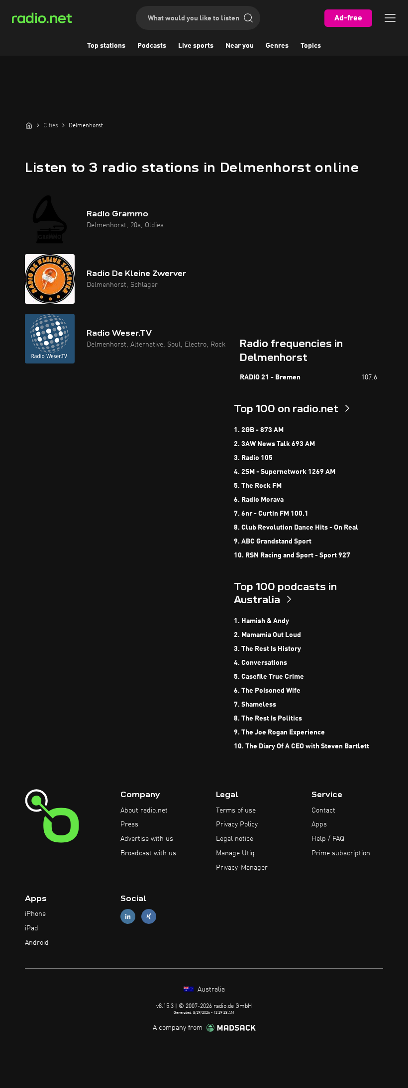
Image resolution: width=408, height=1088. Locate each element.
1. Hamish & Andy (261, 621)
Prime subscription (340, 853)
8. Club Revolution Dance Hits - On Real (296, 527)
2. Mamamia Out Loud (267, 635)
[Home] (29, 125)
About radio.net (144, 810)
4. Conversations (260, 662)
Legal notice (234, 838)
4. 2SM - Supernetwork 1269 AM (284, 471)
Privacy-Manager (242, 867)
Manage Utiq (235, 853)
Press (129, 824)
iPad (31, 928)
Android (37, 942)
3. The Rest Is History (267, 648)
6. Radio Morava (259, 499)
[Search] (248, 18)
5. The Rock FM (258, 485)
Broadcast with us (148, 853)
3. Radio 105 (253, 457)
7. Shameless (255, 704)
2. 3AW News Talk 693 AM (274, 444)
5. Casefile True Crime (269, 676)
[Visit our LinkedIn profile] (128, 916)
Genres (277, 45)
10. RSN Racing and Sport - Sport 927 (292, 555)
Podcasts (151, 45)
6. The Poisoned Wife (267, 690)
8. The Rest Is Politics (268, 718)
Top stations (106, 45)
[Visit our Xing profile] (149, 916)
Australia (210, 989)
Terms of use (236, 810)
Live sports (195, 45)
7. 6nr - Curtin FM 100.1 (271, 513)
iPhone (35, 913)
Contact (323, 810)
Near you (239, 45)
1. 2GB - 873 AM (259, 430)
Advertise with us (146, 838)
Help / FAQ (327, 838)
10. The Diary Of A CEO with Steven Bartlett (301, 746)
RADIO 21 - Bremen (270, 377)
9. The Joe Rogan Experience (279, 732)
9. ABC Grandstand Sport (272, 541)
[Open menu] (390, 18)
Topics (311, 45)
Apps (319, 824)
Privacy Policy (237, 824)
